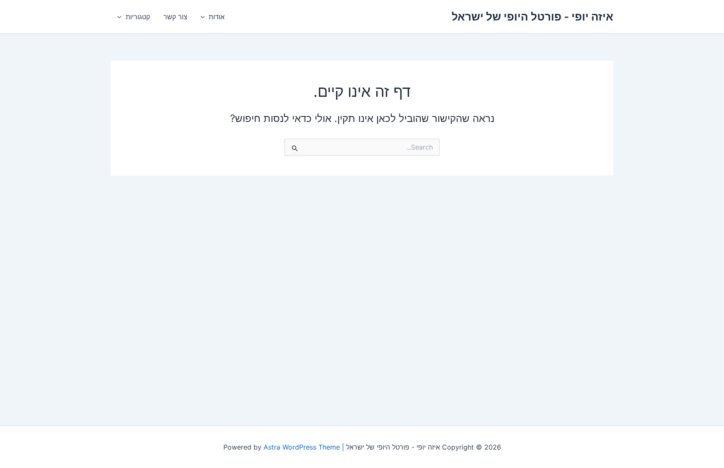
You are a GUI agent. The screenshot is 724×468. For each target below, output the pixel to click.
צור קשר (175, 17)
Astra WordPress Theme (302, 447)
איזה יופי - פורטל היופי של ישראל (532, 16)
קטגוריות (138, 17)
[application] (205, 17)
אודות (217, 17)
